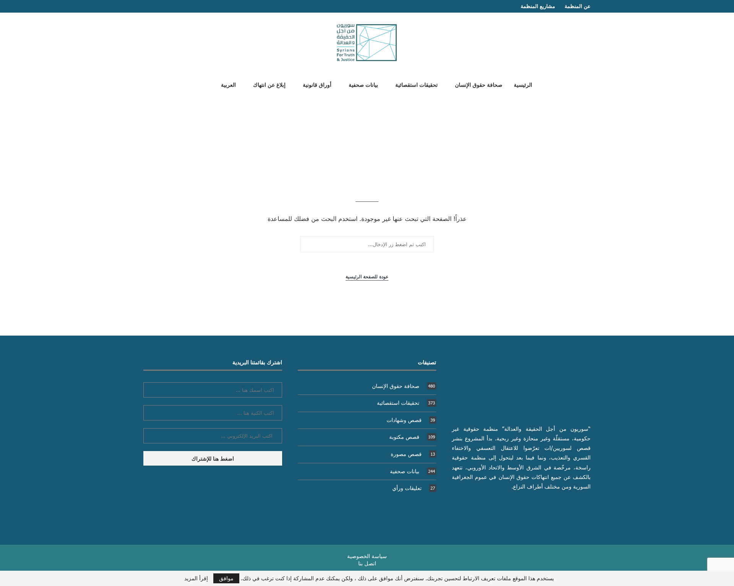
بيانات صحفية (363, 84)
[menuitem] (225, 84)
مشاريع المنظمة (538, 6)
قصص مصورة (413, 454)
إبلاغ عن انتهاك (269, 84)
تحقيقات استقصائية (416, 84)
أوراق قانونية (317, 84)
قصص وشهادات (410, 420)
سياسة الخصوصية (367, 556)
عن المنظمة (578, 6)
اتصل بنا (367, 563)
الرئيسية (523, 84)
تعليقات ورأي (413, 488)
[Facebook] (160, 6)
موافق (226, 578)
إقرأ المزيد (196, 578)
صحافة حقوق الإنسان (478, 84)
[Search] (200, 84)
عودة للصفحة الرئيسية (367, 276)
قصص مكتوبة (412, 436)
